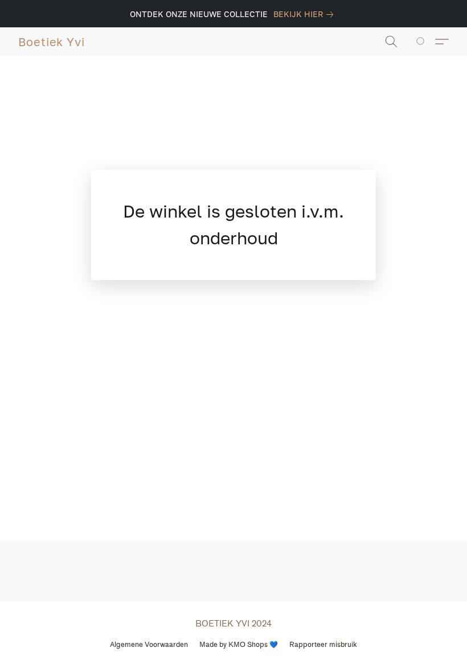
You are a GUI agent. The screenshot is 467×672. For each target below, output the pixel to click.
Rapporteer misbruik (323, 644)
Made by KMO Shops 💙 (238, 644)
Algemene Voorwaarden (149, 644)
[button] (51, 41)
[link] (305, 14)
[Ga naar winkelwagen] (422, 41)
